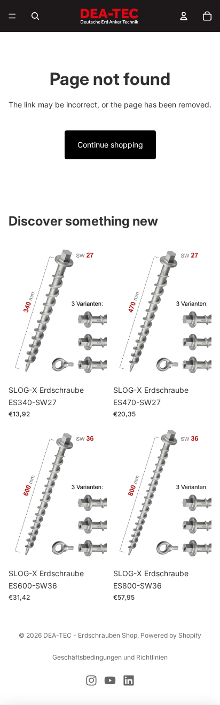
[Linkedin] (128, 680)
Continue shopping (110, 144)
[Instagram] (91, 680)
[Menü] (12, 16)
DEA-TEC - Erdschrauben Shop (90, 635)
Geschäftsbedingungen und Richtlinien (110, 657)
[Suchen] (35, 16)
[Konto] (183, 16)
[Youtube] (110, 680)
